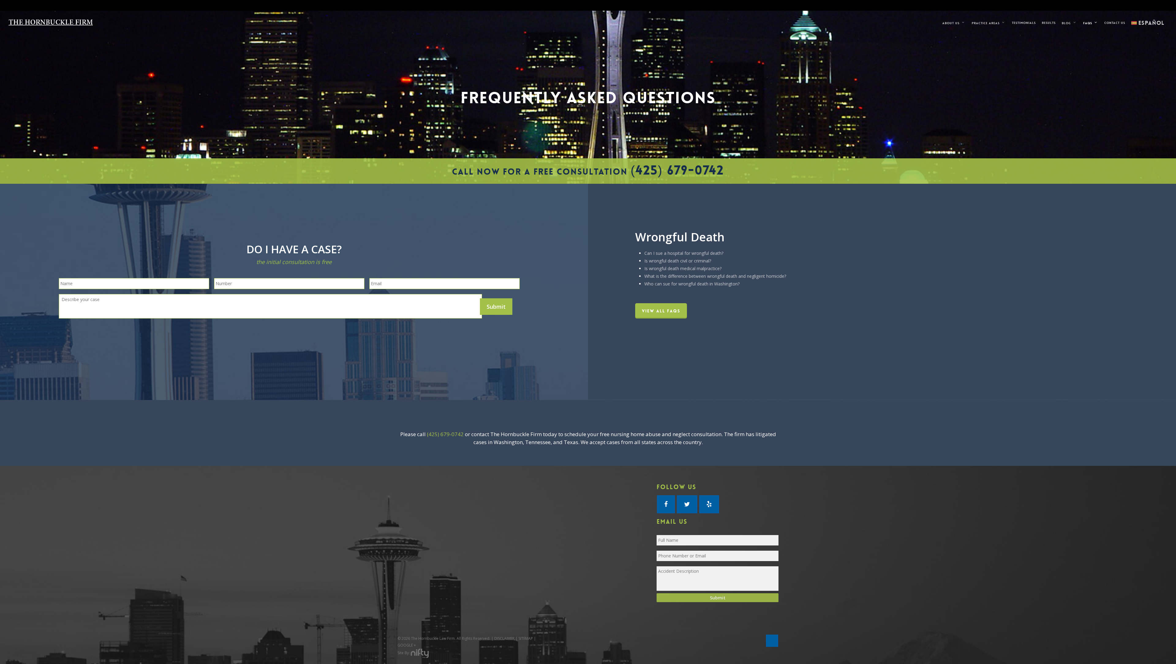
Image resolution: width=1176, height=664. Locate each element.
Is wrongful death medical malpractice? (683, 268)
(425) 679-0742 (677, 170)
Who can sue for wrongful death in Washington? (692, 284)
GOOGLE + (407, 645)
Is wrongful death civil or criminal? (677, 261)
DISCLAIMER (504, 638)
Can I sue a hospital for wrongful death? (683, 253)
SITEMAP (525, 638)
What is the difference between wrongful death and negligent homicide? (715, 276)
